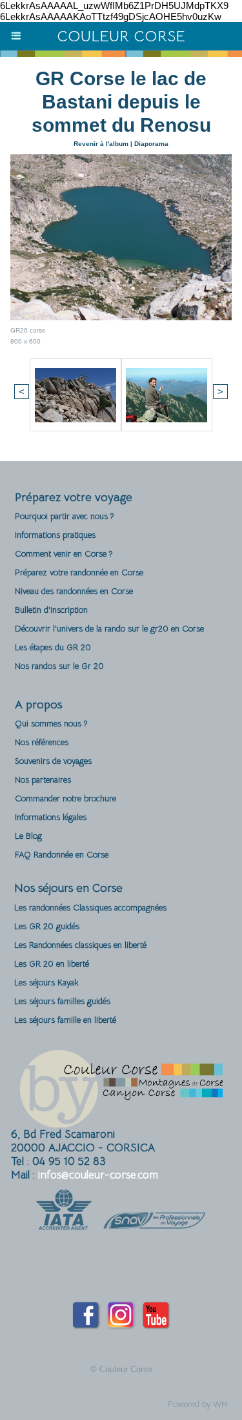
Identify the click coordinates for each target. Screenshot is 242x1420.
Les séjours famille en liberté (65, 1019)
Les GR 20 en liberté (51, 963)
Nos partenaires (43, 779)
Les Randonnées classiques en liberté (80, 945)
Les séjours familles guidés (62, 1001)
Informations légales (50, 817)
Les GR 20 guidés (46, 926)
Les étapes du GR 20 (53, 647)
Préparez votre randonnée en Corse (79, 572)
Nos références (41, 742)
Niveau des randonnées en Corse (74, 591)
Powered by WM (198, 1404)
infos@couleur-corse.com (98, 1175)
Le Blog (28, 835)
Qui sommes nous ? (51, 723)
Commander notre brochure (65, 798)
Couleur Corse (121, 36)
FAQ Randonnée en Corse (61, 854)
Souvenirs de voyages (53, 761)
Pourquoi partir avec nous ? (64, 516)
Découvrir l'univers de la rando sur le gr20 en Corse (109, 628)
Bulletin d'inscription (51, 609)
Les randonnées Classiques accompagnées (90, 907)
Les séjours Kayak (46, 982)
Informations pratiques (55, 535)
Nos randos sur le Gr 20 (59, 666)
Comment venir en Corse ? (63, 553)
